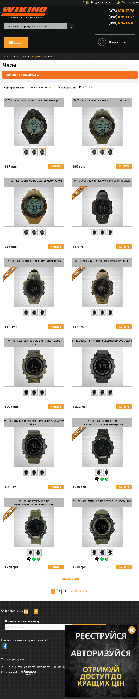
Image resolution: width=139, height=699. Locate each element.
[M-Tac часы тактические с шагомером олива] (34, 152)
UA (82, 2)
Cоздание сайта (10, 672)
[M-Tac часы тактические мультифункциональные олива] (98, 472)
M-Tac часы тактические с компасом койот (102, 260)
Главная (7, 56)
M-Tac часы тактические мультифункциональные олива (34, 502)
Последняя (82, 591)
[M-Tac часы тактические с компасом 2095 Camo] (42, 392)
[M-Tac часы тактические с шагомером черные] (42, 152)
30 (84, 87)
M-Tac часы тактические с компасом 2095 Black (102, 340)
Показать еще (70, 579)
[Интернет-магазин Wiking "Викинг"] (25, 12)
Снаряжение (38, 56)
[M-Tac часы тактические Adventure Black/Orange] (110, 552)
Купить (56, 166)
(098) (122, 17)
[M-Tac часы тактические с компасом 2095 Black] (34, 392)
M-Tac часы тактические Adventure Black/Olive (102, 501)
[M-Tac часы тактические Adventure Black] (94, 552)
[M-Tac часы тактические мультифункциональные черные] (106, 472)
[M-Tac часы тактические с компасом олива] (102, 232)
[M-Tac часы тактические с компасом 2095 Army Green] (26, 392)
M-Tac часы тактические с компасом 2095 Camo (34, 342)
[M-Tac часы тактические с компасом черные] (110, 232)
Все (90, 87)
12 (80, 87)
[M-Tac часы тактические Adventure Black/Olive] (102, 552)
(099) (121, 23)
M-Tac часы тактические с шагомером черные (34, 100)
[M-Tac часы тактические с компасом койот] (94, 232)
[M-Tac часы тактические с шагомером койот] (26, 152)
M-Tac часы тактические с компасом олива (34, 260)
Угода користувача (13, 659)
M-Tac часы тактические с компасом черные (102, 180)
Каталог (21, 56)
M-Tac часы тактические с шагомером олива (102, 100)
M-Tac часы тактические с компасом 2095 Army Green (34, 422)
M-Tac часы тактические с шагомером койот (34, 180)
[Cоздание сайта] (28, 674)
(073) (121, 11)
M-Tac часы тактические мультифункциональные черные (102, 422)
